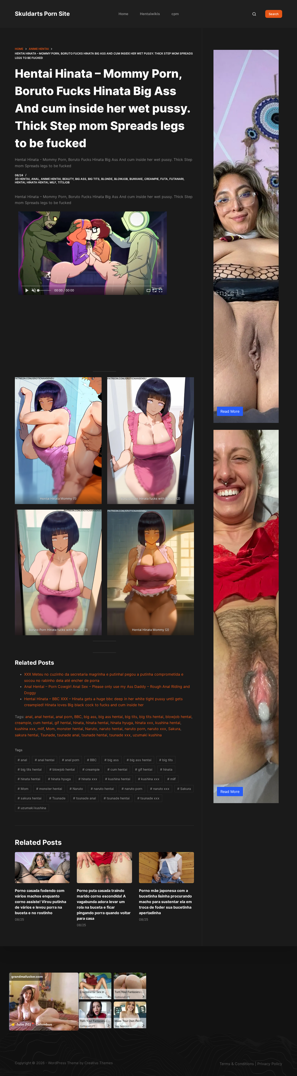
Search (274, 14)
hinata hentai (97, 722)
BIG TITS (94, 179)
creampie (23, 722)
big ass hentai (110, 716)
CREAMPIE (151, 179)
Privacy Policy (269, 1063)
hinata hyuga (121, 722)
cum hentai (42, 722)
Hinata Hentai (37, 182)
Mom (50, 728)
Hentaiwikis (150, 14)
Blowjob (121, 179)
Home (123, 14)
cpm (175, 14)
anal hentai (44, 716)
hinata (78, 722)
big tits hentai (151, 716)
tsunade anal (68, 735)
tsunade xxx (120, 735)
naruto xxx (156, 728)
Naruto (91, 728)
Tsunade (47, 735)
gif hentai (63, 722)
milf (41, 728)
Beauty (68, 179)
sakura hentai (26, 735)
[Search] (254, 14)
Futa (164, 179)
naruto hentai (111, 728)
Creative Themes (98, 1063)
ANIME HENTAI (51, 179)
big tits (131, 716)
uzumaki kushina (147, 735)
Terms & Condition (236, 1063)
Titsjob (64, 182)
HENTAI (20, 182)
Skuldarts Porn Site (42, 13)
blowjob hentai (178, 716)
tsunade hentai (94, 735)
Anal (35, 179)
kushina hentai (167, 722)
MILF (53, 182)
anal (28, 716)
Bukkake (136, 179)
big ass (90, 716)
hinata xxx (144, 722)
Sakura (174, 728)
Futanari (176, 179)
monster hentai (70, 728)
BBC (78, 716)
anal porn (64, 716)
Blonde (107, 179)
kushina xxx (25, 728)
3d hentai (22, 179)
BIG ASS (80, 179)
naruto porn (135, 728)
